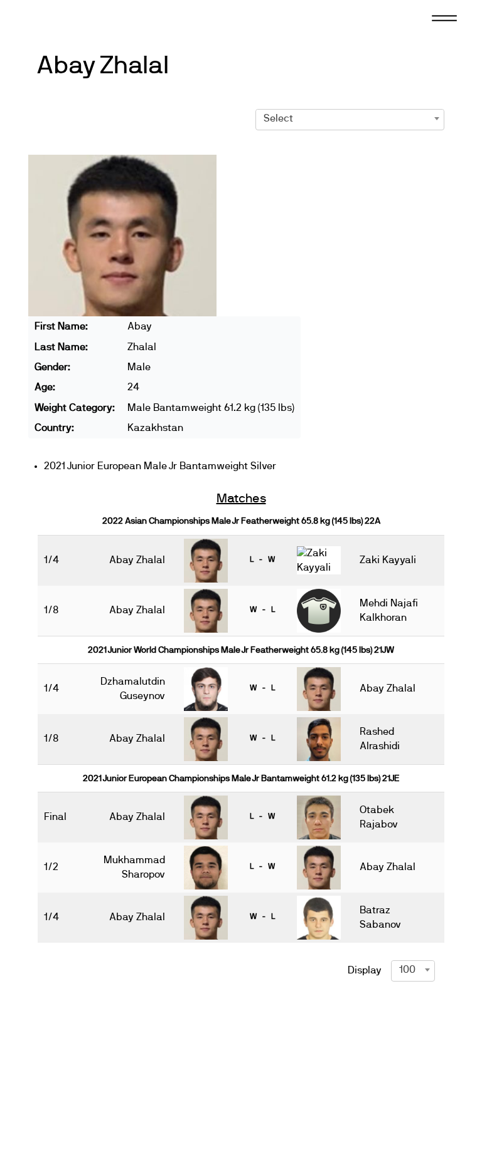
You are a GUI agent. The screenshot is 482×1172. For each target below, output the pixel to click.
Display (365, 970)
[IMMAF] (65, 16)
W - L (262, 609)
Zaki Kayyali (388, 560)
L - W (262, 559)
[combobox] (350, 118)
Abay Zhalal (102, 65)
